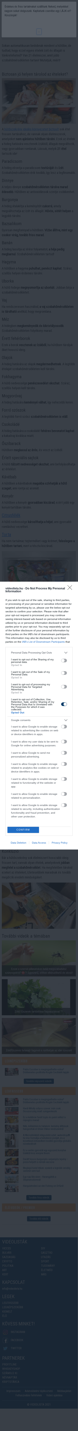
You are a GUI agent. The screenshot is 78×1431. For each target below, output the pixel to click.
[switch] (64, 660)
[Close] (70, 588)
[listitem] (39, 653)
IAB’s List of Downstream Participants (43, 641)
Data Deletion (18, 842)
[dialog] (39, 716)
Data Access (39, 842)
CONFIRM (23, 829)
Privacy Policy (59, 842)
